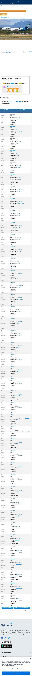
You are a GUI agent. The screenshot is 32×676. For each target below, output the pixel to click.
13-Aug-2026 (12, 450)
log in (10, 101)
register (18, 101)
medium (3, 52)
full (9, 52)
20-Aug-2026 (12, 210)
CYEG (18, 454)
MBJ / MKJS (18, 550)
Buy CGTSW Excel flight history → (22, 607)
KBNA (17, 309)
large (7, 52)
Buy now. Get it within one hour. (24, 111)
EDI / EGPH (17, 213)
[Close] (30, 659)
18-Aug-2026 (12, 270)
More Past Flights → (7, 607)
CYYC (17, 119)
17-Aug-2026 (12, 306)
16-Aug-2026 (12, 342)
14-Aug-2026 (12, 426)
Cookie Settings (16, 668)
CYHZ (16, 406)
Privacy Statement (9, 665)
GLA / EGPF (18, 598)
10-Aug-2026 (12, 571)
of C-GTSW (7, 83)
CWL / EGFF (17, 333)
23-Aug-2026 (12, 114)
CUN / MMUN (18, 167)
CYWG (17, 357)
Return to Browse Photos (7, 11)
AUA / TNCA (21, 189)
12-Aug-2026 (12, 486)
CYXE (18, 261)
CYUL (19, 141)
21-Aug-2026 (12, 174)
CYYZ (20, 117)
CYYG (18, 155)
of (14, 83)
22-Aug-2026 (12, 138)
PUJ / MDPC (19, 285)
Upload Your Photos (20, 11)
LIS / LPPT (27, 418)
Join (20, 611)
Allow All (16, 673)
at (22, 83)
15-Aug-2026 (12, 390)
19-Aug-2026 (12, 222)
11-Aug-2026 (12, 534)
